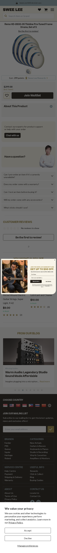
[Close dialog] (54, 260)
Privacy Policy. (15, 522)
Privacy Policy (47, 285)
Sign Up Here (36, 281)
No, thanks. (48, 281)
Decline (28, 538)
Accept (27, 530)
